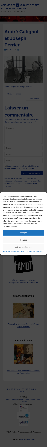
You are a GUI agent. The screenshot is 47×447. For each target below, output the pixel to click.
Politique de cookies (11, 251)
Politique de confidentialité (32, 251)
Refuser (23, 240)
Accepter (23, 232)
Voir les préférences (23, 247)
